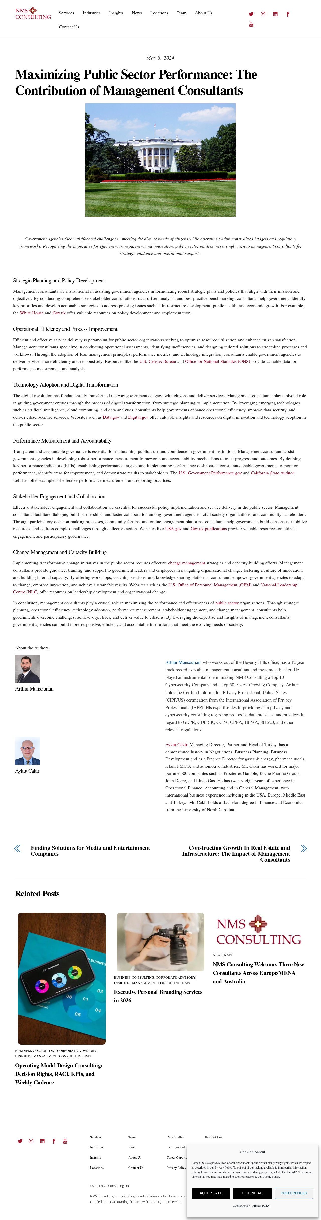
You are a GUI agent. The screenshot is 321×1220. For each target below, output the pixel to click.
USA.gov (173, 528)
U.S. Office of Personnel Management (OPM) (210, 584)
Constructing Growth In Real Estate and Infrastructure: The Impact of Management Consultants (236, 853)
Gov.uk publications (209, 528)
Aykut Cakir (27, 770)
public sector (227, 603)
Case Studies (175, 1137)
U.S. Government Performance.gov (210, 473)
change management (186, 563)
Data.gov (111, 417)
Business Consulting (35, 1050)
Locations (159, 13)
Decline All (252, 1193)
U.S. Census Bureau (157, 361)
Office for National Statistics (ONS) (217, 361)
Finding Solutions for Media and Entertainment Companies (90, 851)
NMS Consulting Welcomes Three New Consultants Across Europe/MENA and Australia (258, 972)
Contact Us (69, 27)
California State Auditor (272, 473)
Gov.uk (59, 313)
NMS (87, 1056)
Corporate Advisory (77, 1050)
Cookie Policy (271, 1176)
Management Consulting (57, 1056)
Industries (92, 13)
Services (66, 13)
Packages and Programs (182, 1147)
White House (32, 313)
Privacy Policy (223, 1167)
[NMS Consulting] (33, 17)
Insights (116, 13)
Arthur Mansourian (34, 688)
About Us (203, 13)
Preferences (294, 1193)
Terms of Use (213, 1137)
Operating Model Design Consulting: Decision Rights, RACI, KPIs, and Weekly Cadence (58, 1073)
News (137, 13)
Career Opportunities (181, 1157)
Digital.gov (138, 417)
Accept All (211, 1193)
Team (181, 13)
